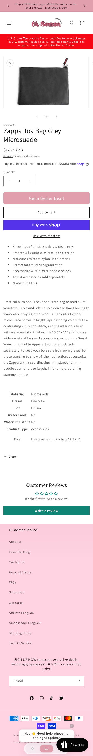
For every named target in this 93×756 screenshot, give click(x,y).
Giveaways (16, 592)
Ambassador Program (25, 623)
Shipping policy (46, 742)
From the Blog (19, 552)
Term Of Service (20, 643)
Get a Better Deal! (46, 198)
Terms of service (22, 742)
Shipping (8, 155)
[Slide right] (56, 116)
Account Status (20, 572)
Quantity (9, 172)
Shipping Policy (20, 633)
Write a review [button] (46, 510)
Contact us (17, 562)
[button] (9, 23)
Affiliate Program (21, 613)
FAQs (12, 582)
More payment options (46, 235)
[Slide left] (37, 116)
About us (15, 542)
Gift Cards (16, 603)
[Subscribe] (79, 681)
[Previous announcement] (8, 6)
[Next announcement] (85, 6)
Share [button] (13, 457)
